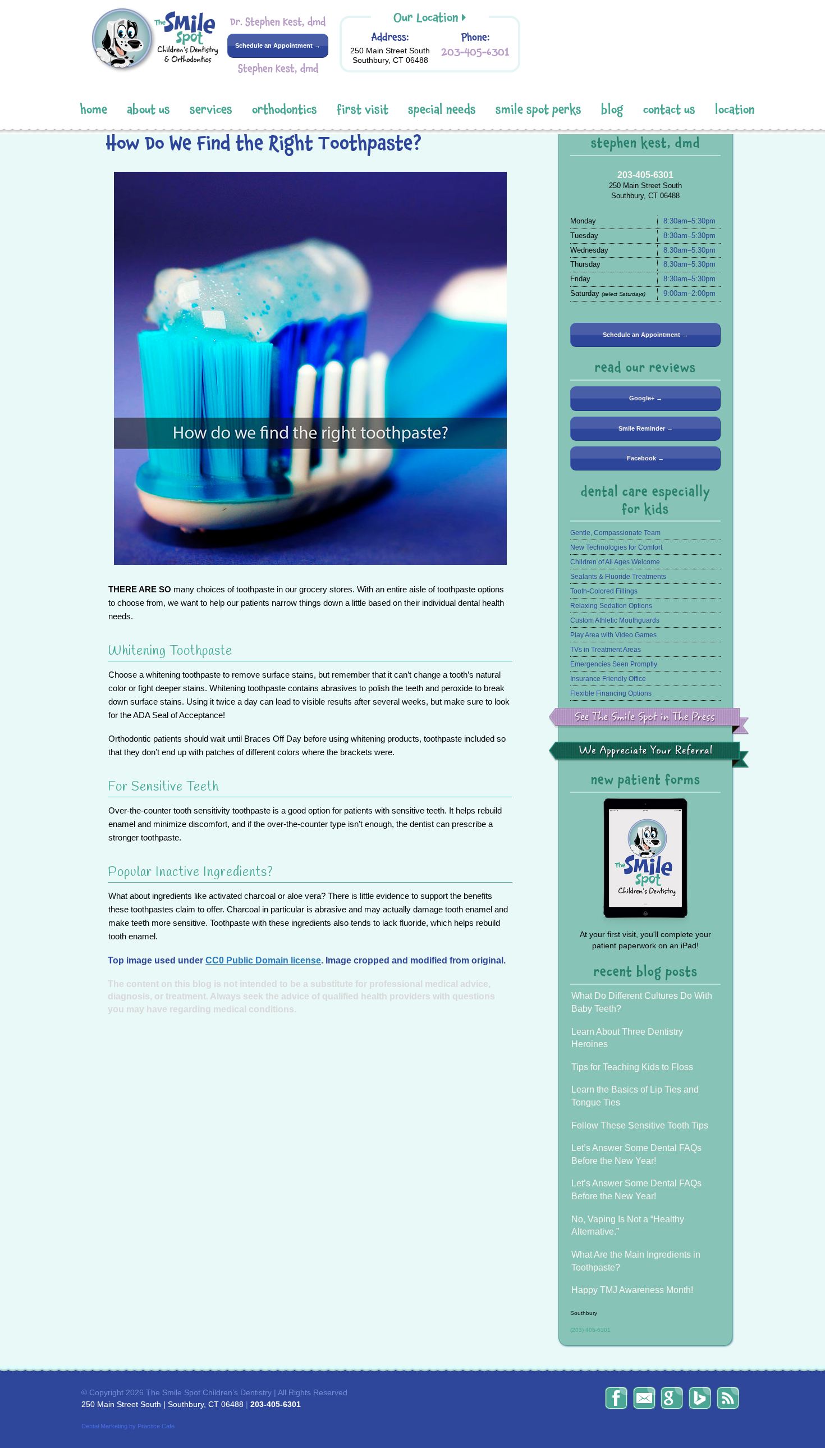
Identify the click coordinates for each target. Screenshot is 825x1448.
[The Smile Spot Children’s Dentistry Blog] (728, 1398)
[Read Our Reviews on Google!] (672, 1398)
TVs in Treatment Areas (605, 650)
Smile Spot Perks (538, 110)
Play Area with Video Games (613, 635)
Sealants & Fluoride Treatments (618, 577)
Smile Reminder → (645, 428)
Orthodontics (284, 110)
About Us (148, 110)
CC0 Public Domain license (263, 960)
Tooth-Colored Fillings (604, 591)
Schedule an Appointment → (277, 45)
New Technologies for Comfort (616, 547)
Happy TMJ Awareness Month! (632, 1290)
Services (211, 110)
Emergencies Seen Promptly (613, 664)
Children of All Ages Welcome (615, 562)
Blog (612, 110)
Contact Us (669, 110)
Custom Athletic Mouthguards (614, 620)
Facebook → (645, 458)
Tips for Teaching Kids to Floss (632, 1067)
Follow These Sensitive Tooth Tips (639, 1125)
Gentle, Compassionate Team (615, 533)
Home (93, 110)
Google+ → (645, 398)
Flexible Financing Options (611, 693)
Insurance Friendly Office (608, 679)
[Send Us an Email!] (644, 1398)
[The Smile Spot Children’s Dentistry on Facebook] (616, 1398)
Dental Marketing (104, 1426)
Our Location (426, 17)
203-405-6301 (475, 52)
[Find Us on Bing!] (700, 1398)
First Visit (362, 110)
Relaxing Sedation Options (611, 606)
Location (735, 110)
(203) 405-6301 (590, 1330)
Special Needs (442, 110)
